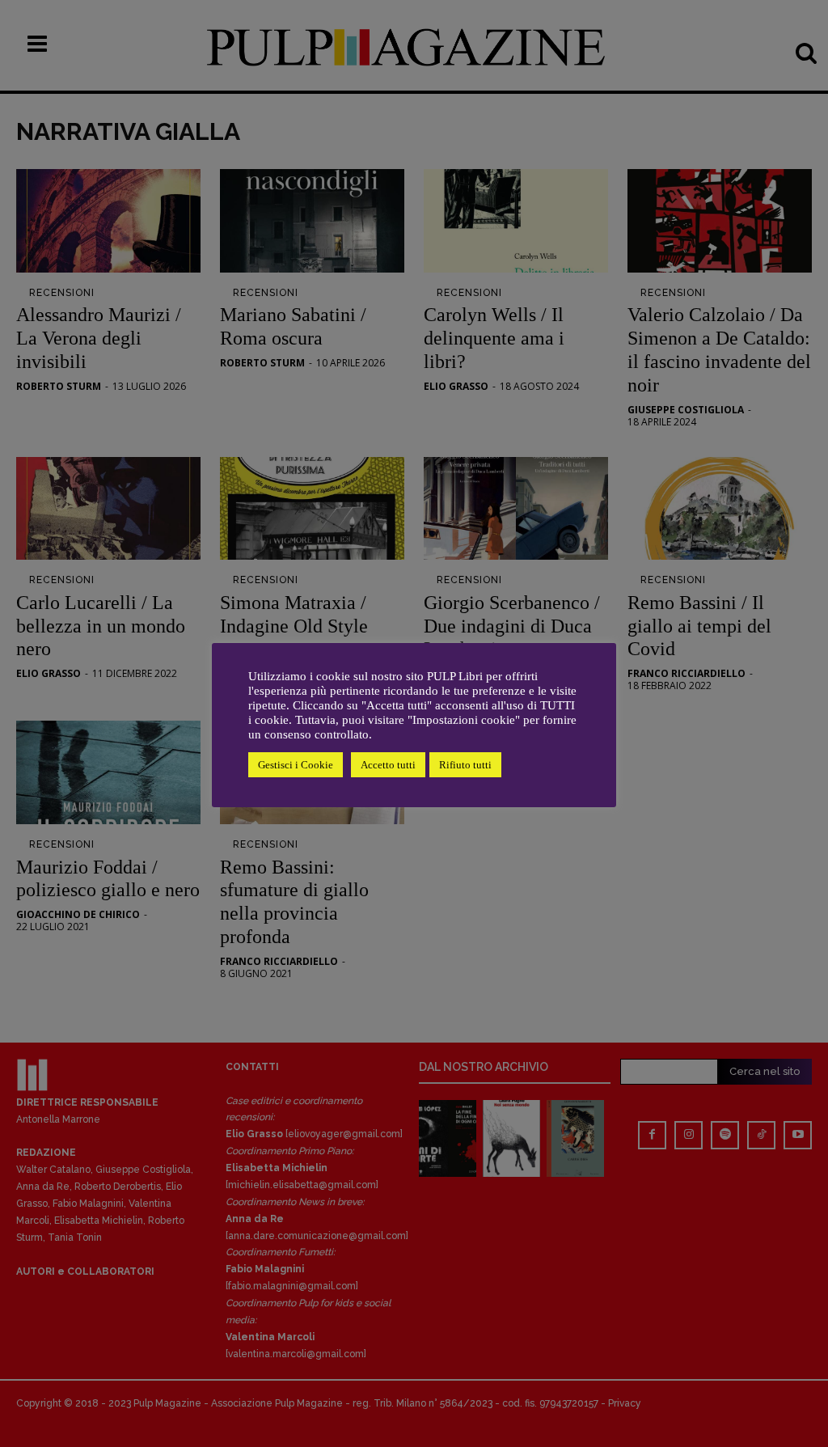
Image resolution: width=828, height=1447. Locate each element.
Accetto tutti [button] (388, 765)
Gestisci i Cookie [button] (295, 765)
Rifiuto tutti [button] (465, 765)
